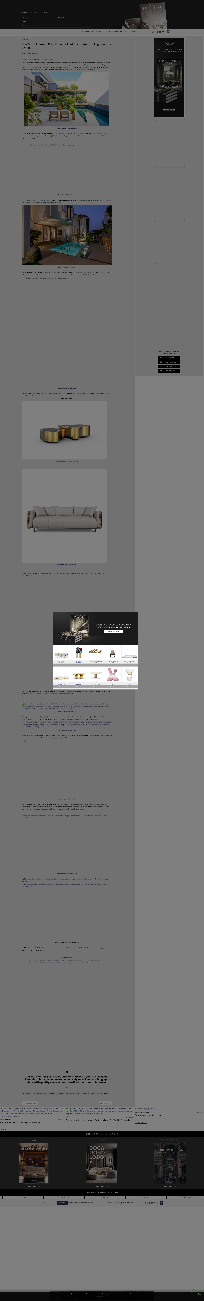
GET (61, 665)
